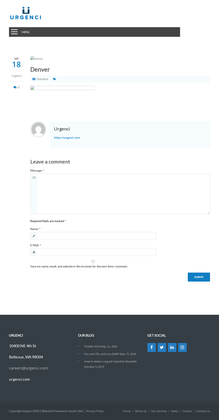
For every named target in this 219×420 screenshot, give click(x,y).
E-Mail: (35, 245)
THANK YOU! (92, 346)
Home (127, 411)
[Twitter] (162, 347)
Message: (37, 170)
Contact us (203, 411)
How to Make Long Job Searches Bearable (110, 361)
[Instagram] (182, 347)
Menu (26, 32)
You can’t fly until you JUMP (101, 354)
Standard (42, 79)
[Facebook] (151, 347)
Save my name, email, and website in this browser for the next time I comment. (79, 266)
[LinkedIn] (172, 347)
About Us (141, 411)
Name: (35, 229)
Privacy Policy (95, 411)
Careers (187, 411)
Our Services (159, 411)
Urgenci (16, 76)
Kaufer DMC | (77, 411)
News (174, 411)
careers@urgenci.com (28, 368)
